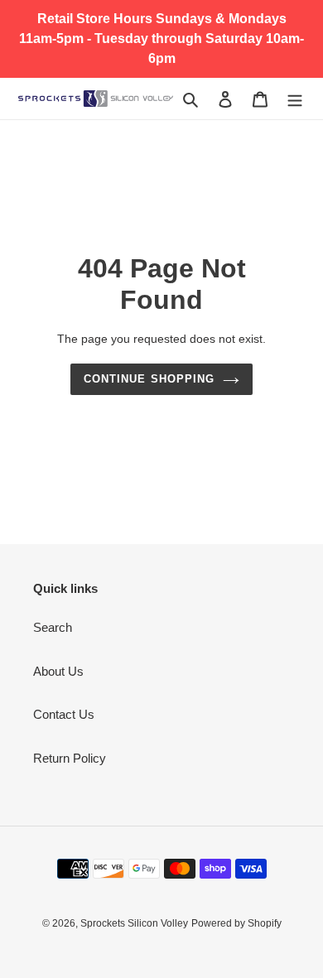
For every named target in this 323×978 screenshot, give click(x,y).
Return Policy (69, 758)
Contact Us (63, 714)
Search (52, 627)
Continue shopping (149, 379)
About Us (58, 671)
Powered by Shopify (236, 923)
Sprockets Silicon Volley (134, 923)
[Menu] (294, 99)
